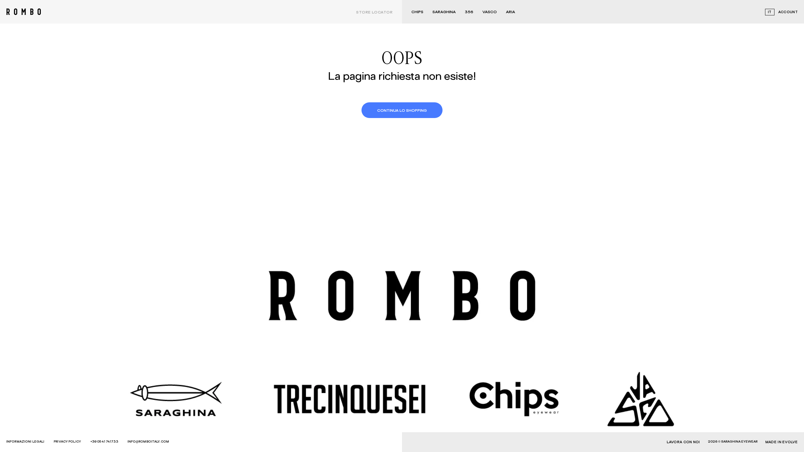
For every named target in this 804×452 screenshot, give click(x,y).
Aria (510, 12)
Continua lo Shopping (402, 111)
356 (469, 12)
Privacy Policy (67, 441)
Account (788, 12)
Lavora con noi (683, 442)
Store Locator (374, 12)
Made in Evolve (781, 442)
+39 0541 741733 (104, 441)
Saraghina (444, 12)
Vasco (489, 12)
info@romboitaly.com (148, 441)
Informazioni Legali (25, 441)
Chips (417, 12)
